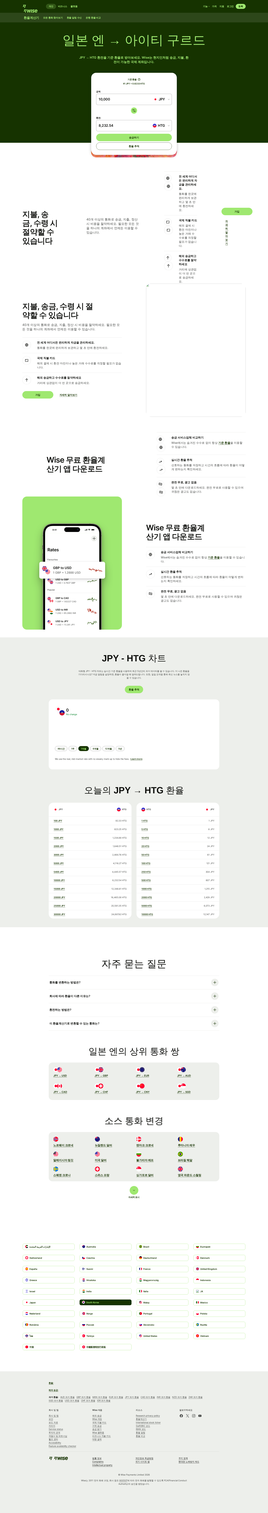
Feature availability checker (62, 1446)
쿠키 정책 (183, 1458)
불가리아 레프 (145, 1160)
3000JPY (59, 854)
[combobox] (161, 99)
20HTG (145, 846)
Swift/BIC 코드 (143, 1426)
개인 (51, 6)
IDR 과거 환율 (103, 1400)
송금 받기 (97, 1429)
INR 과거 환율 (163, 1397)
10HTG (145, 837)
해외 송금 (97, 1415)
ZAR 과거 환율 (196, 1397)
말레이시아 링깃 (63, 1160)
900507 (123, 1480)
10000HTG (147, 914)
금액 (98, 91)
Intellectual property (102, 1465)
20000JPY (59, 897)
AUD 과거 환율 (67, 1397)
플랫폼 (74, 6)
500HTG (146, 880)
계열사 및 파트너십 (58, 1436)
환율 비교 (140, 1436)
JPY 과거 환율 (132, 1397)
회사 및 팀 (54, 1415)
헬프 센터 (53, 1439)
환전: (98, 117)
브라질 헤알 (185, 1160)
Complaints (97, 1461)
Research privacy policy (148, 1415)
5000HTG (146, 905)
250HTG (146, 871)
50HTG (145, 854)
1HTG (144, 820)
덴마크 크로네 (145, 1145)
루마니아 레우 (186, 1145)
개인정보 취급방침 (144, 1458)
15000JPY (59, 888)
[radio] (61, 748)
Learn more (136, 759)
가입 (236, 211)
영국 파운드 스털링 (189, 1175)
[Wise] (31, 6)
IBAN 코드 (141, 1429)
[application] (78, 731)
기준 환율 (224, 442)
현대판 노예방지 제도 (189, 1461)
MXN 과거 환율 (99, 1397)
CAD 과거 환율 (148, 1397)
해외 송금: (53, 1390)
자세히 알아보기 (226, 232)
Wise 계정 (97, 1419)
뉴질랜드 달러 (103, 1145)
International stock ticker (148, 1422)
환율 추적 (134, 146)
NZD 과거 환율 (179, 1397)
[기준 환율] (139, 79)
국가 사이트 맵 (142, 1461)
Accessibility (55, 1442)
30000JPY (59, 914)
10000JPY (59, 880)
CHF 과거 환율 (88, 1400)
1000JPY (58, 829)
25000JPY (59, 905)
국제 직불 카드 (99, 1422)
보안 (51, 1419)
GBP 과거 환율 (83, 1397)
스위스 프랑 (102, 1175)
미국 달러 (101, 1160)
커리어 (52, 1426)
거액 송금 (97, 1426)
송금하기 (134, 137)
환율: (51, 1383)
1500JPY (58, 837)
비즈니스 (62, 6)
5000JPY (59, 863)
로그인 (230, 6)
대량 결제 (97, 1439)
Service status (56, 1429)
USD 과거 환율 (72, 1400)
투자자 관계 (54, 1432)
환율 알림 (140, 1432)
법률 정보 (97, 1458)
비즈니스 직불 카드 (101, 1436)
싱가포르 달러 (145, 1175)
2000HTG (146, 897)
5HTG (144, 829)
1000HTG (146, 888)
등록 (240, 6)
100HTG (145, 863)
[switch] (134, 110)
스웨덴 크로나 (62, 1175)
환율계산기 (141, 1419)
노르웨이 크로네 (63, 1145)
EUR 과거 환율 (116, 1397)
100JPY (58, 820)
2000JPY (59, 846)
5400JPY (59, 871)
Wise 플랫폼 (98, 1432)
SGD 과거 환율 (56, 1400)
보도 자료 (53, 1422)
